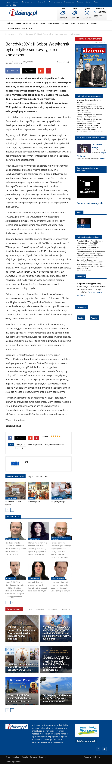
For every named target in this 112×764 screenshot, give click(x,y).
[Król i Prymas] (15, 571)
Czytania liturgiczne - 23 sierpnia (89, 115)
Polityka (27, 23)
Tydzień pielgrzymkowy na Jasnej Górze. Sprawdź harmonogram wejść (56, 698)
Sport (73, 23)
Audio (96, 2)
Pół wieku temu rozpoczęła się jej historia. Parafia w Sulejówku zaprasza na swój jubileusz (22, 633)
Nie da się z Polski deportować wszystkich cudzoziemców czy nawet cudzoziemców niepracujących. (15, 549)
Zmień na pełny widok (86, 741)
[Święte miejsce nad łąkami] (15, 490)
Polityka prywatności (13, 761)
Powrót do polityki (58, 578)
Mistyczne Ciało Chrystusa (54, 444)
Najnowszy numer (28, 2)
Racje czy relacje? (58, 502)
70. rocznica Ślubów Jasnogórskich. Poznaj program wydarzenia (19, 698)
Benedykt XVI (20, 444)
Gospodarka (53, 23)
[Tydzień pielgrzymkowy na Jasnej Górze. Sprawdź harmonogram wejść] (56, 691)
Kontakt (25, 757)
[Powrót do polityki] (61, 571)
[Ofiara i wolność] (38, 571)
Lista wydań (42, 2)
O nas (7, 757)
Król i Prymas (10, 578)
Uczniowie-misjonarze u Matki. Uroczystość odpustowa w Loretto (21, 667)
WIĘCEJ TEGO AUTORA (38, 476)
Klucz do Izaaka (34, 539)
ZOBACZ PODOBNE (15, 476)
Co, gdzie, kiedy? (13, 28)
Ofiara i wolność (34, 578)
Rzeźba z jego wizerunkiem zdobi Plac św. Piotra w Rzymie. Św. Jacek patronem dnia (91, 108)
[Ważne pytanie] (38, 490)
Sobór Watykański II (35, 444)
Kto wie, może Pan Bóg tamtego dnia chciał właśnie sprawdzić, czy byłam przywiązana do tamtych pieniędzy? (37, 549)
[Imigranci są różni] (15, 531)
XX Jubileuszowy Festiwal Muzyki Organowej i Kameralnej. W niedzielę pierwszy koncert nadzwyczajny (56, 664)
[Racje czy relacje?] (61, 490)
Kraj (30, 609)
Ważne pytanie (34, 502)
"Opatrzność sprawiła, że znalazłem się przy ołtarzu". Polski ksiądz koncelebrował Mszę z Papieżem (91, 254)
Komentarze (83, 23)
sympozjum (21, 448)
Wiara (18, 23)
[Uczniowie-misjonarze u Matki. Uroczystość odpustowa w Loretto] (22, 659)
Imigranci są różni (12, 539)
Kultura (64, 23)
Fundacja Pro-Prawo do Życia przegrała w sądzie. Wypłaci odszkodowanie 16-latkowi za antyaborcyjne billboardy (89, 126)
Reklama (80, 2)
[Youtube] (104, 749)
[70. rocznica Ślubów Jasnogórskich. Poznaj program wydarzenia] (22, 691)
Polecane (87, 757)
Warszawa (40, 609)
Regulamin (43, 757)
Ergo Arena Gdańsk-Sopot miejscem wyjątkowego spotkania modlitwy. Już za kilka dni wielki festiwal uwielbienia (56, 633)
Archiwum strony (55, 2)
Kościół (10, 23)
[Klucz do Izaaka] (38, 531)
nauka (11, 448)
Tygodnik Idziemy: (12, 2)
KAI (26, 461)
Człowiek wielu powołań (86, 260)
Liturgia (94, 23)
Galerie (88, 2)
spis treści (99, 43)
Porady (8, 5)
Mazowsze (52, 609)
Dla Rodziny (27, 28)
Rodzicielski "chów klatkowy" (88, 247)
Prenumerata (69, 2)
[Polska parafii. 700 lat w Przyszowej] (61, 531)
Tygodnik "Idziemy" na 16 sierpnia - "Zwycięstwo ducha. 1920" (90, 242)
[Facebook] (98, 749)
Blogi (15, 5)
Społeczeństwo (39, 23)
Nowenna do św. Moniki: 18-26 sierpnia (89, 101)
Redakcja (15, 757)
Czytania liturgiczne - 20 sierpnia (89, 119)
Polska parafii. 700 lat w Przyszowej (60, 538)
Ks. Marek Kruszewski (81, 226)
